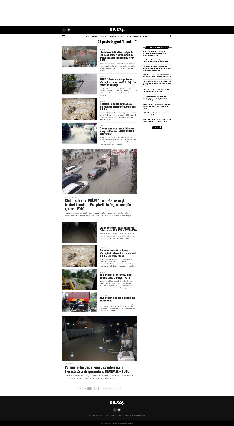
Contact (106, 415)
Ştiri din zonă (137, 36)
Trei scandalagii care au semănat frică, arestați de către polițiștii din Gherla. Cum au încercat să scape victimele (157, 68)
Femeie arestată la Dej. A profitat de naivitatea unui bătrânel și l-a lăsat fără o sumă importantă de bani (155, 53)
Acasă (89, 415)
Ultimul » (118, 388)
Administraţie (103, 36)
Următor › (110, 388)
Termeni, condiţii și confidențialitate (135, 415)
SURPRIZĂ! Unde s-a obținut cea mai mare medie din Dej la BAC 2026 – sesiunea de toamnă (156, 106)
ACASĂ (87, 36)
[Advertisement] (117, 13)
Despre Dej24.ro (97, 415)
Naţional (145, 36)
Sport (122, 36)
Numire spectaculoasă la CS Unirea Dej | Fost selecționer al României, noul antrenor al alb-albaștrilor (157, 83)
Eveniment (94, 36)
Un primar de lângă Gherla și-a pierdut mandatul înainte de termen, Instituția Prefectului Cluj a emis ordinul (155, 98)
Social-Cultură (114, 36)
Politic (129, 36)
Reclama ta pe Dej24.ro (117, 415)
